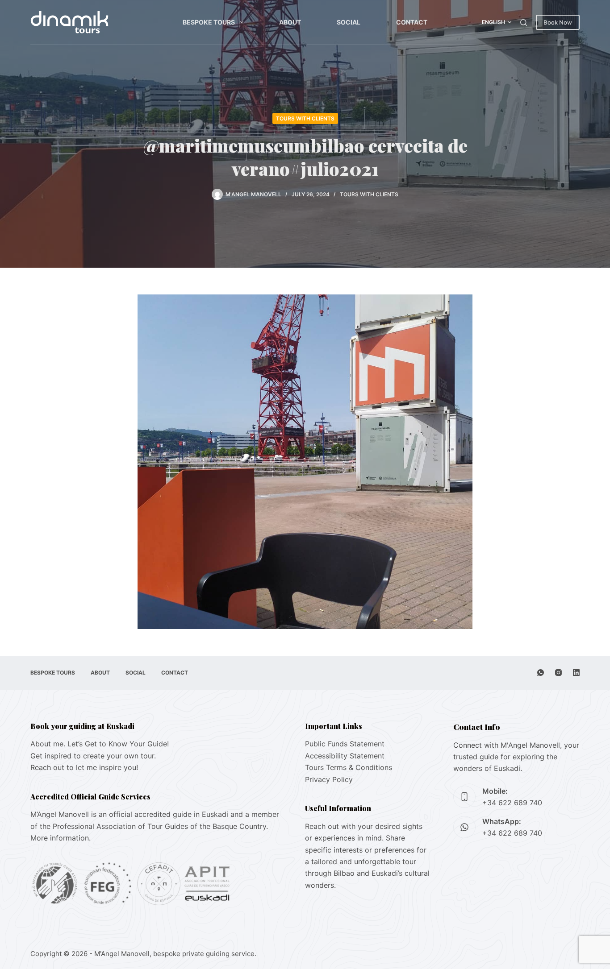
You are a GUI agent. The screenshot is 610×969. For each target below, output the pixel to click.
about (290, 22)
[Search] (523, 22)
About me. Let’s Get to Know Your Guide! (99, 743)
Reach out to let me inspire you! (84, 767)
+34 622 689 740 (512, 802)
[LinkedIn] (576, 672)
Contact (411, 22)
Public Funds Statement (344, 743)
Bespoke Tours (209, 22)
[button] (496, 22)
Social (348, 22)
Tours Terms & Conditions (348, 767)
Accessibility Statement (344, 755)
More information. (60, 837)
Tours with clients (305, 118)
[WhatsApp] (540, 672)
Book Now (557, 22)
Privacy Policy (329, 779)
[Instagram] (558, 672)
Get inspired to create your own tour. (93, 755)
